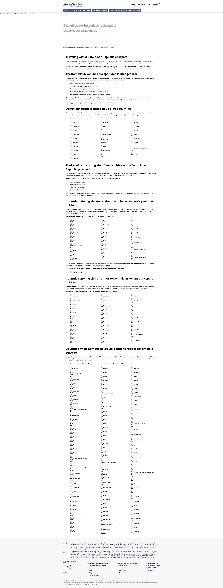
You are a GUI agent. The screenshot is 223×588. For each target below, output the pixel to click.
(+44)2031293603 (151, 567)
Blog (90, 573)
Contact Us (141, 5)
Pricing (132, 5)
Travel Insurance (134, 10)
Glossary (91, 568)
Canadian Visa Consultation (97, 565)
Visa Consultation (116, 10)
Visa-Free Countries (100, 10)
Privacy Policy (123, 570)
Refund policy (123, 565)
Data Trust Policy (124, 568)
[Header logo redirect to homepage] (72, 4)
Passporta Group (94, 575)
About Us (151, 570)
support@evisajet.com (153, 565)
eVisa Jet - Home (69, 48)
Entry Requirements (83, 10)
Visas (68, 10)
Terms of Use (123, 573)
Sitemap (91, 570)
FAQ (148, 5)
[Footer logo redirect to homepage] (70, 561)
